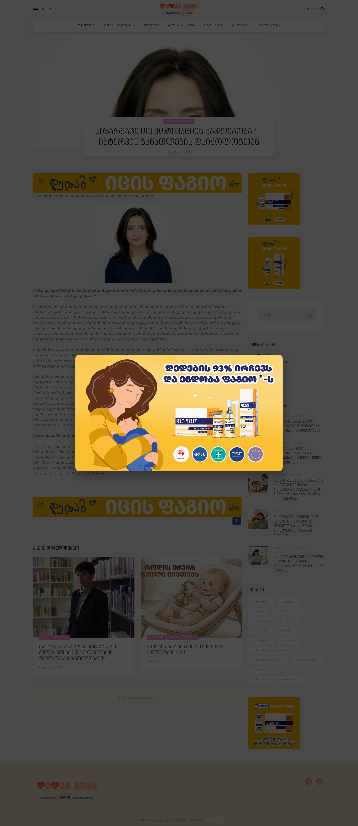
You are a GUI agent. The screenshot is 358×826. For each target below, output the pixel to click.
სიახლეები (262, 389)
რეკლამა (188, 782)
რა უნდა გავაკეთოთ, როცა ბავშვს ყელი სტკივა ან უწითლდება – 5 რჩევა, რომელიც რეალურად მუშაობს (297, 526)
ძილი (290, 621)
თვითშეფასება (288, 611)
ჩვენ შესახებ (116, 782)
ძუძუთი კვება (263, 621)
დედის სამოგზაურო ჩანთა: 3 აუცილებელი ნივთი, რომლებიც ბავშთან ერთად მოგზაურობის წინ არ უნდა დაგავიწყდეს (298, 489)
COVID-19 (260, 630)
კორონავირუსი (306, 660)
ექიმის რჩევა (264, 382)
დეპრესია (289, 601)
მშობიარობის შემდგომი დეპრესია (276, 679)
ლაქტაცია (289, 640)
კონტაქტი (188, 789)
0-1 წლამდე (156, 637)
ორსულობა (263, 355)
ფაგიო (259, 611)
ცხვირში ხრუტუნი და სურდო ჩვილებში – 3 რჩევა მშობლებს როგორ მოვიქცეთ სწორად (299, 564)
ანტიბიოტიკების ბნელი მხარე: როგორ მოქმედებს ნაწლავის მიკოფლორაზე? (297, 426)
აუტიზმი (286, 630)
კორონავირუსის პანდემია (271, 650)
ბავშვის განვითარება (179, 121)
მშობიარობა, (304, 548)
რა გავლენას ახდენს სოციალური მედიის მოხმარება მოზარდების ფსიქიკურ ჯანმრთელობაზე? (77, 653)
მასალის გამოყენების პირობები (129, 789)
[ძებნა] (323, 9)
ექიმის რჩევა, (283, 416)
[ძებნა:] (287, 315)
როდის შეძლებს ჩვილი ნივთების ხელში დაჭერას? (185, 650)
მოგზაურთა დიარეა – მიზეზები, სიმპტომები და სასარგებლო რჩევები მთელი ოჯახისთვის (299, 456)
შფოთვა (260, 669)
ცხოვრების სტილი (268, 375)
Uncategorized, (285, 548)
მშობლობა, (281, 475)
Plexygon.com (215, 820)
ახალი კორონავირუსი (268, 660)
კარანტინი (261, 640)
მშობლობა (262, 369)
